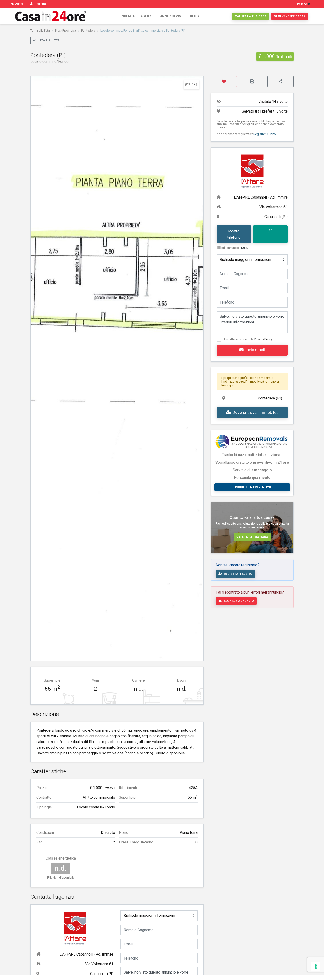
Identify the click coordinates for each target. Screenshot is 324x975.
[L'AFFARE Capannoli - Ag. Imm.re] (75, 927)
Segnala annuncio (239, 601)
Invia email (255, 350)
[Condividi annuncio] (280, 81)
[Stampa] (252, 81)
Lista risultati (48, 40)
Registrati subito (238, 574)
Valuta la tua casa (251, 16)
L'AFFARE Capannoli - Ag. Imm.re (86, 954)
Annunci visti (172, 16)
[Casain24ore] (50, 16)
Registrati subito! (265, 134)
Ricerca (128, 16)
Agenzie (147, 16)
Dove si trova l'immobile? (255, 412)
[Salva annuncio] (224, 81)
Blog (194, 16)
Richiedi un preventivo (253, 487)
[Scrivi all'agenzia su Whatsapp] (270, 234)
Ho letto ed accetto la (248, 339)
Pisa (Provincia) (65, 30)
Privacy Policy (263, 339)
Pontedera (88, 30)
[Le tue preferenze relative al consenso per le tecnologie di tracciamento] (315, 966)
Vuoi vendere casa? (289, 16)
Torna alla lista (40, 30)
